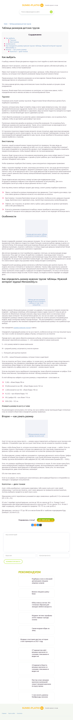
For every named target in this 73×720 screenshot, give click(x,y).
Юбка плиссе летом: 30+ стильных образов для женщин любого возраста (42, 605)
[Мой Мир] (38, 525)
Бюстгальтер (14, 42)
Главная (4, 713)
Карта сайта (11, 713)
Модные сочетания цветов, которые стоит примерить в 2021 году (34, 640)
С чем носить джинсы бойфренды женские (40, 696)
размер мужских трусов (22, 327)
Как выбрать (10, 38)
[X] (40, 525)
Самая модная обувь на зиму (40, 629)
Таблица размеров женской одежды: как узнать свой (36, 435)
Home (5, 24)
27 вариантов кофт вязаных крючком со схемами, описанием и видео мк (40, 653)
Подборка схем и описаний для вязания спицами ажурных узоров (42, 581)
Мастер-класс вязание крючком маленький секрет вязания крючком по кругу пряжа (41, 683)
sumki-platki (32, 5)
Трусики (13, 40)
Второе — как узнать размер (16, 49)
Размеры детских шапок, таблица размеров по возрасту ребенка (36, 235)
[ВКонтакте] (32, 525)
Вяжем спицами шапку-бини (41, 593)
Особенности (10, 44)
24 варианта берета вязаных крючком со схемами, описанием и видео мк (40, 668)
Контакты (19, 713)
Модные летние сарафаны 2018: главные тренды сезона (42, 617)
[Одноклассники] (35, 525)
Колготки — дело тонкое (19, 51)
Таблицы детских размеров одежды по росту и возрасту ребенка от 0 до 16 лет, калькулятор (36, 302)
